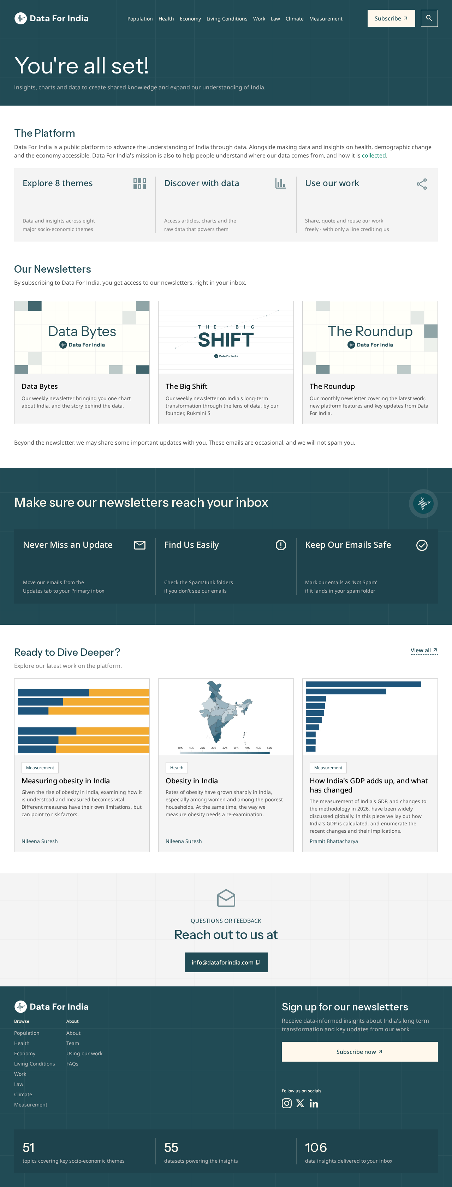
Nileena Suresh (40, 841)
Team (72, 1043)
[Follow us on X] (300, 1103)
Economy (190, 18)
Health (166, 18)
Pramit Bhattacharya (334, 841)
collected (374, 155)
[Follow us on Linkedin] (314, 1103)
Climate (295, 18)
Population (140, 18)
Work (259, 18)
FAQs (72, 1063)
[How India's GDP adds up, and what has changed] (370, 717)
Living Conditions (227, 18)
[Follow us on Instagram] (287, 1103)
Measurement (326, 18)
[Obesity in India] (226, 717)
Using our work (84, 1053)
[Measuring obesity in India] (81, 717)
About (73, 1032)
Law (275, 18)
